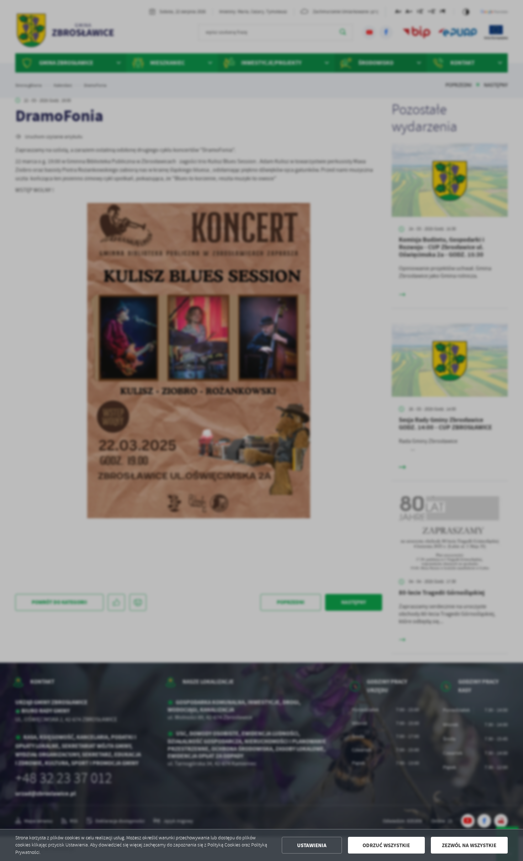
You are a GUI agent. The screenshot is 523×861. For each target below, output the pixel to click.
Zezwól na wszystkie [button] (469, 845)
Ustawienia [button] (312, 845)
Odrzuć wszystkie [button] (386, 845)
